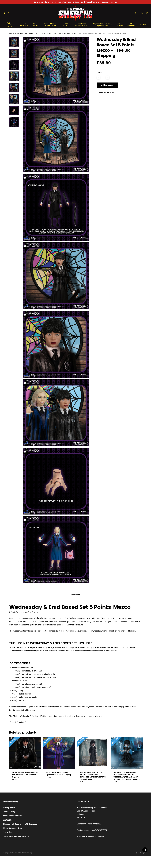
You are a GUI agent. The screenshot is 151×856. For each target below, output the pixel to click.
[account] (142, 13)
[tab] (75, 595)
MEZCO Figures (55, 33)
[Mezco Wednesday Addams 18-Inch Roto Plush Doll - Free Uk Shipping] (25, 753)
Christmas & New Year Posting (16, 836)
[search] (136, 13)
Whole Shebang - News (12, 828)
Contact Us (7, 820)
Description (75, 595)
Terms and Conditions (12, 816)
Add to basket (107, 85)
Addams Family (70, 33)
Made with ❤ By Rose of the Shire (90, 836)
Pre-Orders (7, 832)
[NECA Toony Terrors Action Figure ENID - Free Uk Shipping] (59, 753)
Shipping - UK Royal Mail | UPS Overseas (20, 824)
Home (11, 33)
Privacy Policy (9, 807)
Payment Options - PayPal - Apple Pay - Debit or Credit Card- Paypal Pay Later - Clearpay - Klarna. (75, 2)
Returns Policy (9, 812)
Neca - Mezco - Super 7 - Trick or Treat (31, 33)
